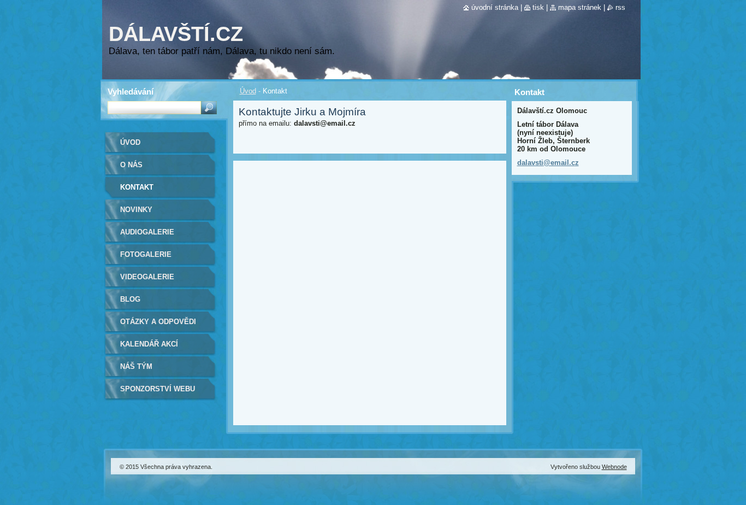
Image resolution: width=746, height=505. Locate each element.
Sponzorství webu (157, 389)
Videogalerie (147, 277)
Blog (130, 299)
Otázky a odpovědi (158, 322)
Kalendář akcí (149, 344)
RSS (620, 7)
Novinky (136, 209)
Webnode (614, 466)
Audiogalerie (147, 232)
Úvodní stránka (494, 7)
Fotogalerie (145, 254)
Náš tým (136, 366)
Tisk (538, 7)
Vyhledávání (130, 91)
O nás (131, 165)
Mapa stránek (579, 7)
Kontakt (136, 187)
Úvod (248, 91)
